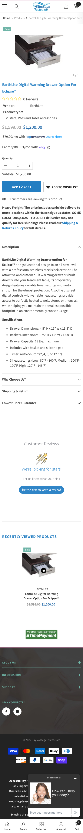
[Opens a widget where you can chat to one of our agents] (54, 795)
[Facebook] (6, 711)
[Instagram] (17, 711)
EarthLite (36, 105)
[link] (62, 187)
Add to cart (21, 187)
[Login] (66, 6)
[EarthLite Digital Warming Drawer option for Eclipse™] (41, 565)
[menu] (4, 6)
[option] (41, 52)
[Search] (16, 6)
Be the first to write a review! (41, 490)
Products (19, 18)
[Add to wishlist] (43, 570)
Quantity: (7, 158)
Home (6, 18)
